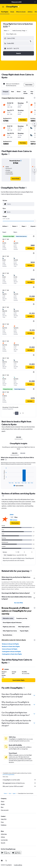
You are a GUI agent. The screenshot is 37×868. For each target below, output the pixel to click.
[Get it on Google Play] (6, 852)
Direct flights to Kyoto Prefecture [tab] (12, 622)
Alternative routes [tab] (8, 618)
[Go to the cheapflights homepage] (12, 7)
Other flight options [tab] (23, 626)
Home (5, 793)
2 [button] (20, 413)
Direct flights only (11, 34)
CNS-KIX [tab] (18, 437)
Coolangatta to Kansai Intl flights (11, 651)
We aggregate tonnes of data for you (14, 783)
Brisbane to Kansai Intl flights (10, 644)
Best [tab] (12, 91)
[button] (35, 2)
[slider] (35, 221)
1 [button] (16, 413)
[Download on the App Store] (16, 852)
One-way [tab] (32, 92)
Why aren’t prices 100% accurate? (13, 786)
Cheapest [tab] (5, 91)
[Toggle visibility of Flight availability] (18, 485)
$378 (5, 26)
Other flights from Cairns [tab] (10, 631)
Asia (10, 793)
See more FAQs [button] (18, 602)
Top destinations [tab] (7, 635)
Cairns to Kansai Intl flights (9, 649)
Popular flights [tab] (24, 631)
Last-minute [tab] (25, 92)
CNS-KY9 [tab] (14, 453)
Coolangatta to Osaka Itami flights (12, 654)
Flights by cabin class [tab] (9, 626)
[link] (15, 178)
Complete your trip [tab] (21, 618)
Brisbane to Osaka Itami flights (11, 646)
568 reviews (13, 520)
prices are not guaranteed (8, 774)
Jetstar (12, 514)
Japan (14, 793)
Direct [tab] (18, 91)
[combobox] (20, 204)
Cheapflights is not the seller (11, 780)
